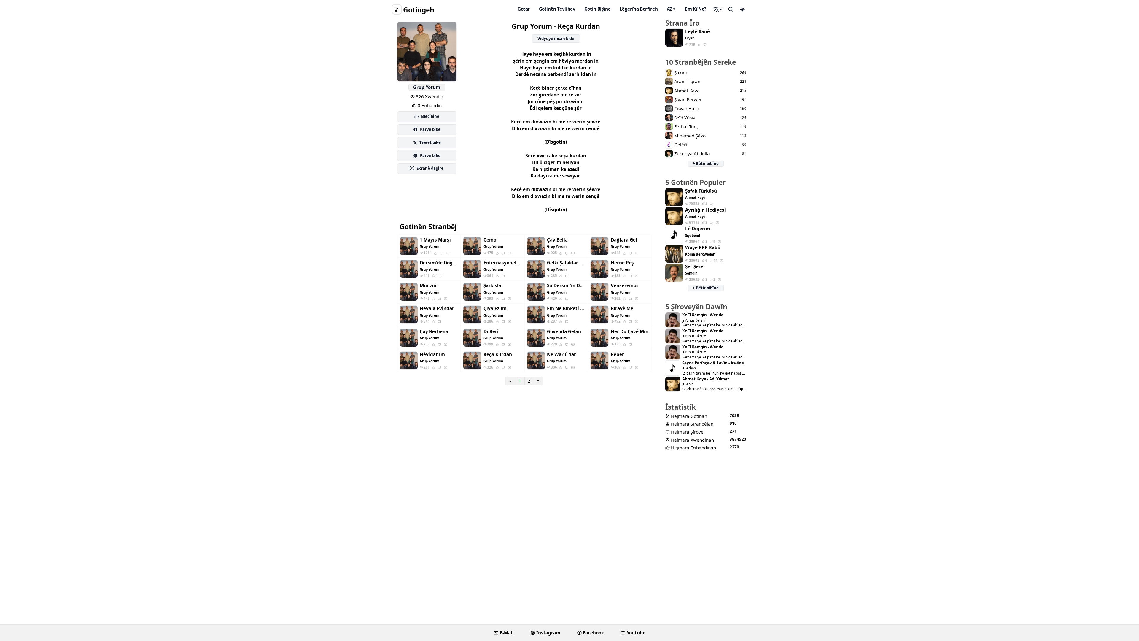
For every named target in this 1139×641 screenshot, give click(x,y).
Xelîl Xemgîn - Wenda (702, 315)
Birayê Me (622, 308)
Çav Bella (557, 240)
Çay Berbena (434, 331)
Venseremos (625, 285)
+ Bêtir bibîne (706, 163)
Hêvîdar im (432, 354)
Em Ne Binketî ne (566, 308)
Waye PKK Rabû (702, 247)
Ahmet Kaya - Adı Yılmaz (705, 379)
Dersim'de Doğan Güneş (439, 263)
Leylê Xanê (697, 31)
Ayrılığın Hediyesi (705, 210)
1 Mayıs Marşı (435, 240)
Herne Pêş (622, 263)
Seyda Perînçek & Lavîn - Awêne (713, 363)
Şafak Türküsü (701, 191)
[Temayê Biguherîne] (742, 9)
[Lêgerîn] (718, 9)
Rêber (617, 354)
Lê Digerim (697, 228)
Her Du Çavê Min (629, 331)
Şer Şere (694, 266)
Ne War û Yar (561, 354)
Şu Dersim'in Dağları (566, 285)
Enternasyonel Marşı (502, 263)
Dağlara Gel (624, 240)
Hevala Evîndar (437, 308)
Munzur (428, 285)
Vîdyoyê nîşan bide (555, 38)
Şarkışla (492, 285)
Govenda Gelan (564, 331)
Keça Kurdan (497, 354)
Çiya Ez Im (495, 308)
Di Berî (491, 331)
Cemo (489, 240)
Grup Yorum (426, 87)
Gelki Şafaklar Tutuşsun (566, 263)
